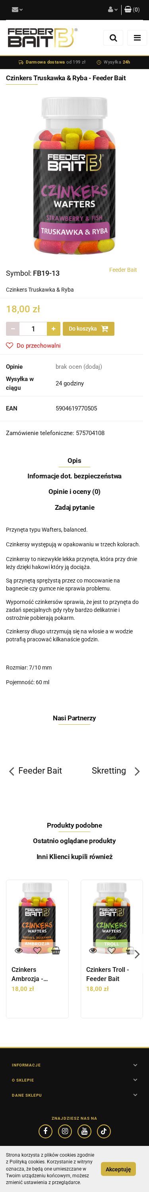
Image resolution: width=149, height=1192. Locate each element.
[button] (132, 10)
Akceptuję (118, 1169)
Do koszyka (83, 328)
